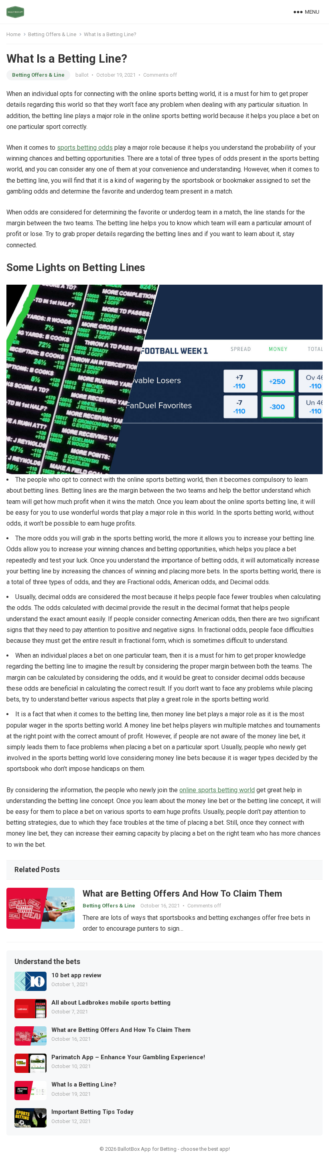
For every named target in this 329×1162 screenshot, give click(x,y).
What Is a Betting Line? (83, 1084)
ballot (82, 75)
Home (13, 34)
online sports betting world (217, 790)
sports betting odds (85, 147)
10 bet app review (76, 975)
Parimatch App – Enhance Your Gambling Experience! (128, 1057)
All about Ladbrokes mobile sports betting (111, 1002)
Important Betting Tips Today (92, 1111)
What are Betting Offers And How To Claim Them (182, 893)
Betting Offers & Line (52, 34)
